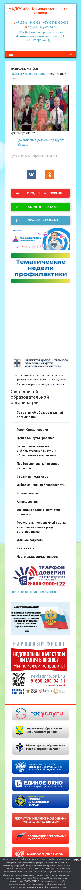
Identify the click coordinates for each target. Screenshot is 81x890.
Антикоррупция (28, 501)
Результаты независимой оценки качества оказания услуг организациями (41, 527)
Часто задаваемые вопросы (38, 556)
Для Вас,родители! (30, 540)
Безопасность (27, 493)
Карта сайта (26, 548)
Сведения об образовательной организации (40, 415)
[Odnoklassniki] (49, 174)
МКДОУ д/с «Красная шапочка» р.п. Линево (40, 11)
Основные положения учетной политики (39, 512)
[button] (11, 54)
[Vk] (31, 174)
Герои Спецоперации (32, 429)
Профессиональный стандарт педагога (39, 466)
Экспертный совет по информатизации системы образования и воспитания (36, 451)
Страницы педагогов (32, 476)
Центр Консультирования (35, 438)
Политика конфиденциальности (33, 592)
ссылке (60, 384)
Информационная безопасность (41, 485)
